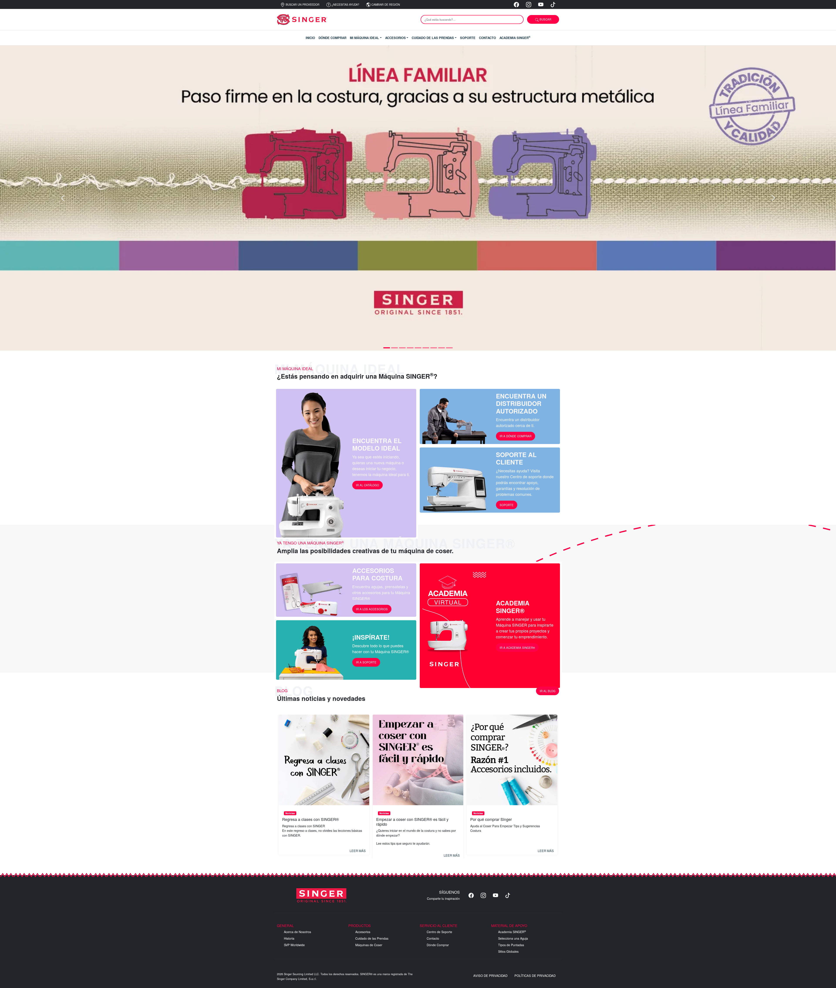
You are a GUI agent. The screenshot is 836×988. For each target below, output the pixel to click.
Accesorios (362, 932)
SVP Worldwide (294, 945)
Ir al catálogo (367, 485)
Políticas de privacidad (535, 975)
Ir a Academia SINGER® (517, 648)
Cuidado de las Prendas (371, 938)
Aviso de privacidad (490, 975)
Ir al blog (547, 691)
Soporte (507, 505)
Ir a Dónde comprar (515, 436)
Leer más (358, 850)
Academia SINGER (512, 932)
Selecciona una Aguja (513, 938)
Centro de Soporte (439, 932)
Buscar (545, 19)
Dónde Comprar (438, 945)
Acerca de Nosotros (297, 932)
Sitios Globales (508, 951)
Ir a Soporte (366, 662)
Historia (289, 938)
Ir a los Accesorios (372, 609)
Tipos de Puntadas (511, 945)
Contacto (433, 938)
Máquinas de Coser (368, 945)
